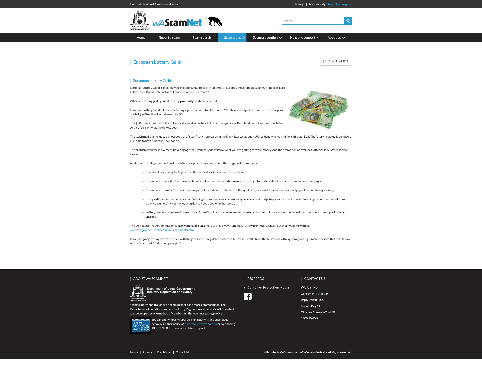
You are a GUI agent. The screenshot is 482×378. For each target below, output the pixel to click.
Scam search (202, 37)
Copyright (182, 352)
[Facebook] (248, 298)
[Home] (178, 20)
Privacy (148, 352)
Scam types (232, 37)
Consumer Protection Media (268, 287)
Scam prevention (265, 37)
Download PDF (338, 61)
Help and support (302, 37)
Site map (298, 4)
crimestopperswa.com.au (201, 324)
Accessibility (317, 4)
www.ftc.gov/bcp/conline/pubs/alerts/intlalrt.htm (162, 230)
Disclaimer (164, 352)
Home (141, 37)
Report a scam (169, 37)
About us (334, 37)
